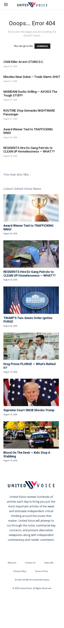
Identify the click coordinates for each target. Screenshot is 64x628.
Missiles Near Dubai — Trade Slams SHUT (31, 77)
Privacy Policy (19, 571)
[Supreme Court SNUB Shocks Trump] (31, 392)
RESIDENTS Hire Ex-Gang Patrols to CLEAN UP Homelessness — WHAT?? (29, 149)
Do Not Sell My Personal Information (32, 579)
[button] (5, 4)
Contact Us (30, 562)
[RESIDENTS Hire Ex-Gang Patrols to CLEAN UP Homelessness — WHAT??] (31, 254)
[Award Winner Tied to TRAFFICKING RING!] (31, 208)
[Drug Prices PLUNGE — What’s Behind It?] (31, 346)
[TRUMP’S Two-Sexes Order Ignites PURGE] (31, 300)
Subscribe (49, 562)
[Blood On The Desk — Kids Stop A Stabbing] (31, 435)
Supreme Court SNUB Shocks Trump (28, 410)
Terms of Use (41, 571)
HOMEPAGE (42, 46)
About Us (12, 562)
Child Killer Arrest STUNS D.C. (23, 62)
